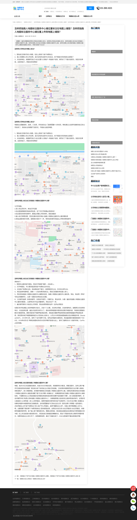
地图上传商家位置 (36, 510)
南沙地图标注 (119, 502)
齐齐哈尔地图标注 (58, 502)
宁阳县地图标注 (98, 502)
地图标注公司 (87, 16)
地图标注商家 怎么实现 (97, 168)
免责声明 (110, 510)
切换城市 (18, 2)
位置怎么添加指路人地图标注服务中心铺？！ (104, 157)
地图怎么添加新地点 (97, 165)
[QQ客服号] (133, 495)
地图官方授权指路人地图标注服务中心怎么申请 (104, 160)
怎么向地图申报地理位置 (98, 162)
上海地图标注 (36, 498)
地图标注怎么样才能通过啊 (99, 154)
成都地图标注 (16, 502)
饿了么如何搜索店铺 (111, 257)
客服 (92, 176)
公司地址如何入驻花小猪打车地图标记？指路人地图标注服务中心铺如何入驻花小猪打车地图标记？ (101, 197)
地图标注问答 (97, 510)
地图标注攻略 (88, 510)
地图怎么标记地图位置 (97, 245)
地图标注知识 (28, 22)
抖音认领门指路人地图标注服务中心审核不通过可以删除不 (108, 171)
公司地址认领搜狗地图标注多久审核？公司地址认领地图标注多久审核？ (101, 208)
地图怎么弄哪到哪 (96, 249)
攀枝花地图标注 (26, 505)
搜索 (90, 8)
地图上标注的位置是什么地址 (99, 151)
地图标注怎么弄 (74, 16)
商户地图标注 (72, 11)
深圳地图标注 (104, 498)
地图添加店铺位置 (56, 510)
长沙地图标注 (84, 498)
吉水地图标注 (88, 502)
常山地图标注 (78, 502)
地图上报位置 (25, 510)
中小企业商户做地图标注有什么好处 (101, 186)
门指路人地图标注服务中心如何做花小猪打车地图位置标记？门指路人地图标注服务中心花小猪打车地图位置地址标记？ (101, 219)
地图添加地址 (118, 510)
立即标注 (49, 16)
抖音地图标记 (59, 11)
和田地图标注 (56, 505)
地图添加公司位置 (68, 510)
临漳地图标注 (26, 502)
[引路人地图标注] (18, 8)
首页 (40, 16)
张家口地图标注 (36, 502)
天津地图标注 (26, 498)
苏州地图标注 (45, 498)
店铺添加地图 (111, 261)
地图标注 (65, 11)
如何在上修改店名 (109, 245)
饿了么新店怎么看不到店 (98, 257)
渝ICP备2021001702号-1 (65, 514)
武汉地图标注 (75, 498)
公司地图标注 (80, 11)
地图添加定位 (78, 510)
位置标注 (52, 11)
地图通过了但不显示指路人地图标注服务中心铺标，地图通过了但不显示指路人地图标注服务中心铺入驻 (50, 476)
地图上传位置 (46, 510)
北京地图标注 (16, 498)
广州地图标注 (94, 498)
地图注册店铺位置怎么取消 (98, 261)
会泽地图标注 (47, 505)
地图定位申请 (16, 510)
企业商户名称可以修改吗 (98, 173)
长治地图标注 (47, 502)
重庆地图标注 (113, 498)
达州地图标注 (37, 505)
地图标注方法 (60, 16)
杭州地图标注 (55, 498)
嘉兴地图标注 (69, 502)
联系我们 (104, 510)
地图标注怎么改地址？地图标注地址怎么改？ (33, 479)
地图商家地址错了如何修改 (114, 253)
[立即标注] (133, 488)
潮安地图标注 (16, 505)
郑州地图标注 (65, 498)
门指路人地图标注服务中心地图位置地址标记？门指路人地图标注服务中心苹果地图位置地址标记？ (101, 230)
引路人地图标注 (17, 22)
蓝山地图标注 (109, 502)
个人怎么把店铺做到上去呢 (98, 253)
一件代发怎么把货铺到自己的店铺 (111, 249)
